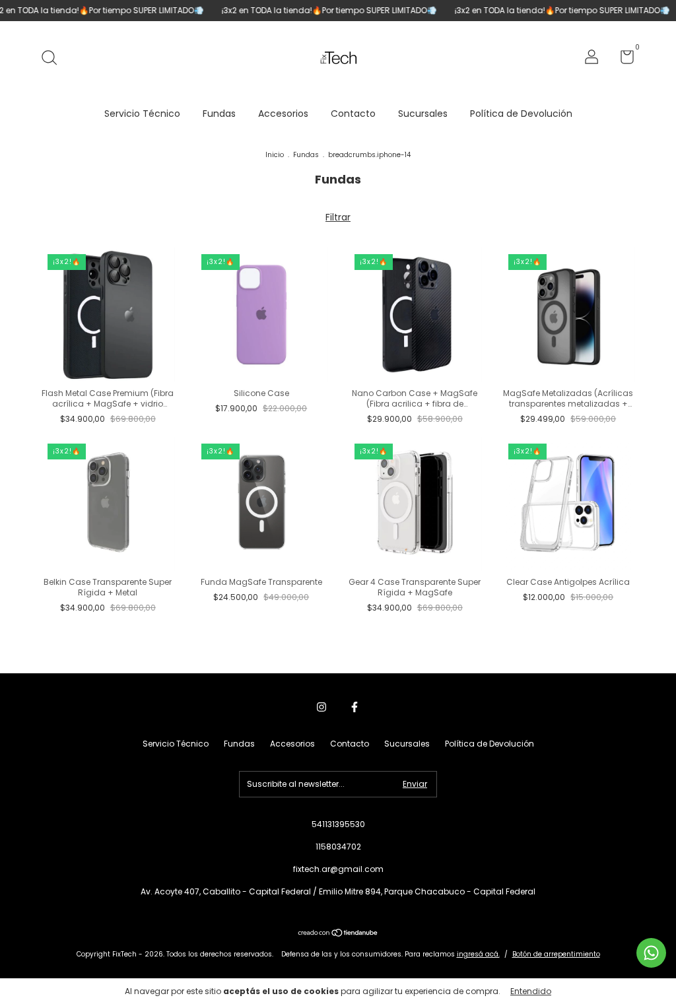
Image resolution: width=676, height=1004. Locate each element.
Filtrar (338, 217)
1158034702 (338, 846)
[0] (622, 60)
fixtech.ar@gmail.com (338, 869)
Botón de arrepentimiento (556, 954)
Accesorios (283, 113)
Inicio (274, 155)
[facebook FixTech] (354, 707)
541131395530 (338, 824)
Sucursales (423, 113)
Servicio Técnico (142, 113)
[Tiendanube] (338, 934)
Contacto (353, 113)
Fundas (219, 113)
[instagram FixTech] (321, 707)
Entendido (530, 991)
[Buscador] (54, 58)
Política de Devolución (521, 113)
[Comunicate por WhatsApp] (651, 953)
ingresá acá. (478, 954)
